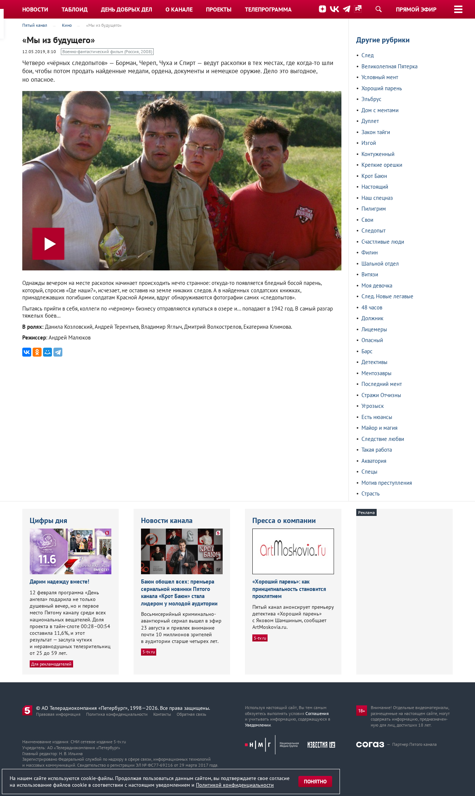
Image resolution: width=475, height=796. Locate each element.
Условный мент (379, 77)
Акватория (373, 460)
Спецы (369, 471)
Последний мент (381, 383)
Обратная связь (191, 714)
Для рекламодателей (51, 664)
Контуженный (377, 153)
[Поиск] (378, 9)
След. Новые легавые (387, 296)
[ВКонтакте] (26, 352)
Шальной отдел (380, 263)
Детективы (374, 361)
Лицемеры (374, 329)
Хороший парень (381, 88)
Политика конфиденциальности (117, 714)
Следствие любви (382, 438)
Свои (367, 219)
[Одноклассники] (37, 352)
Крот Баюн (374, 175)
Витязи (369, 274)
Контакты (162, 714)
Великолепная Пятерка (389, 66)
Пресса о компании (284, 520)
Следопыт (373, 230)
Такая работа (376, 449)
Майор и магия (379, 427)
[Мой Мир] (47, 352)
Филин (369, 252)
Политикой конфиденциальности (235, 785)
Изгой (368, 142)
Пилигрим (373, 208)
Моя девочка (376, 285)
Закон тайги (375, 132)
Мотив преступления (386, 482)
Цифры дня (48, 520)
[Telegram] (57, 352)
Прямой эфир (416, 9)
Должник (372, 318)
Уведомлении (258, 725)
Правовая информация (58, 714)
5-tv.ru (148, 651)
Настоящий (374, 186)
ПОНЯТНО (315, 781)
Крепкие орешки (381, 164)
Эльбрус (371, 99)
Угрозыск (372, 405)
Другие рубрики (383, 40)
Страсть (370, 493)
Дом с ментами (380, 110)
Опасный (372, 340)
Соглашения (317, 713)
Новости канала (167, 520)
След (367, 55)
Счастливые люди (382, 241)
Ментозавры (376, 373)
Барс (367, 351)
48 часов (371, 307)
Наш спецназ (377, 197)
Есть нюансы (376, 416)
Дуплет (370, 120)
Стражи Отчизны (381, 395)
